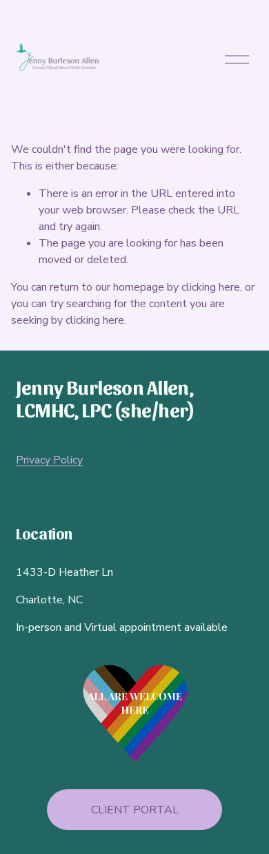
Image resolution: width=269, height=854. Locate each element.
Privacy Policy (49, 460)
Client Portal (135, 809)
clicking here (210, 287)
